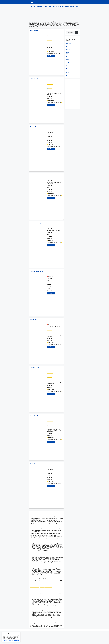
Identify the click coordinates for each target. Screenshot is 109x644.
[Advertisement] (54, 14)
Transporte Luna (34, 126)
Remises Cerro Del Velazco (36, 415)
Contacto (73, 2)
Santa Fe (67, 59)
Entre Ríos (68, 71)
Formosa (67, 74)
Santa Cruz (68, 58)
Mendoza (67, 66)
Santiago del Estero (69, 63)
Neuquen (67, 52)
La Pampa (67, 75)
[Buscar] (76, 32)
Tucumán (67, 62)
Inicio (53, 2)
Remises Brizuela (34, 463)
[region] (11, 637)
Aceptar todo (16, 640)
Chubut (67, 72)
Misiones (67, 50)
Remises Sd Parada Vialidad (36, 271)
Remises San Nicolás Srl (35, 319)
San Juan (67, 55)
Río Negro (68, 65)
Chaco (67, 46)
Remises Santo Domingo (35, 223)
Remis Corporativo (34, 30)
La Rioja (67, 68)
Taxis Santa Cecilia (34, 175)
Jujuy (67, 69)
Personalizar (5, 640)
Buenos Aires (68, 42)
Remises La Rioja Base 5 (35, 367)
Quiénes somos (66, 2)
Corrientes (68, 49)
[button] (77, 2)
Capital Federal (68, 43)
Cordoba (67, 47)
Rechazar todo (11, 640)
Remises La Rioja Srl (34, 78)
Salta (67, 53)
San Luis (67, 56)
